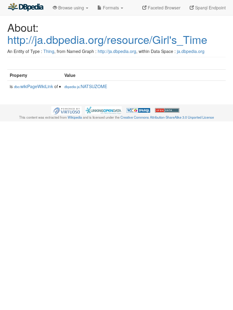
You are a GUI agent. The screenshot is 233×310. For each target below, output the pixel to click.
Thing (48, 51)
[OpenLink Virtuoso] (66, 109)
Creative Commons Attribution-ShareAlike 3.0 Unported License (167, 117)
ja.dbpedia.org (190, 51)
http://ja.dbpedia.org (117, 51)
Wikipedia (75, 117)
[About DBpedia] (25, 7)
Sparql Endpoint (210, 8)
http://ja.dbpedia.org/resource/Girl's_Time (107, 39)
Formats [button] (111, 8)
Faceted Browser (164, 8)
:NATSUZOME (85, 86)
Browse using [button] (71, 8)
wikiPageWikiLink (33, 86)
